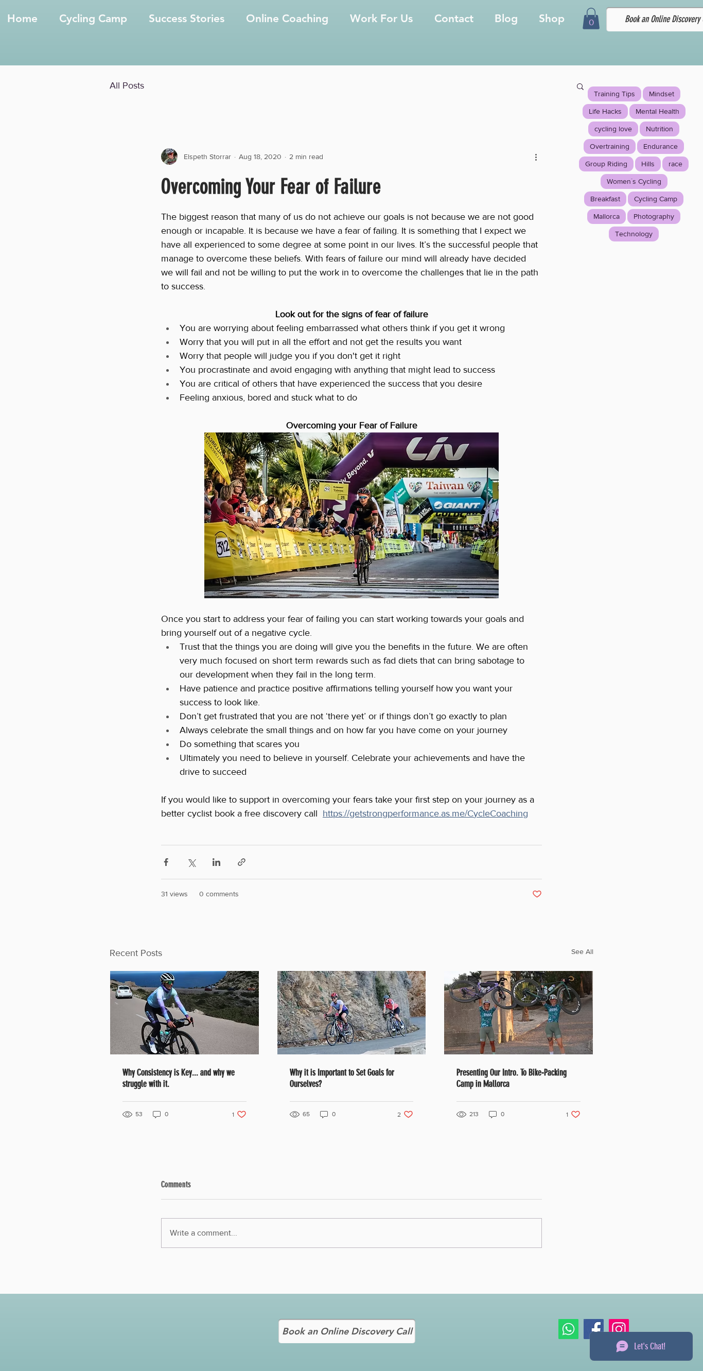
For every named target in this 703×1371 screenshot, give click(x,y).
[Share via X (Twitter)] (191, 862)
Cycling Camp (655, 199)
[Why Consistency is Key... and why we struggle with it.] (184, 1012)
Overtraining (609, 146)
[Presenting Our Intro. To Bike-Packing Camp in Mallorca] (518, 1012)
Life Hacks (605, 111)
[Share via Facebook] (166, 862)
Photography (654, 216)
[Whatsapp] (568, 1329)
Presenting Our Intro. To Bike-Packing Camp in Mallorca (511, 1078)
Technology (634, 234)
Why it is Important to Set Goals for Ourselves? (342, 1078)
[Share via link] (242, 862)
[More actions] (536, 156)
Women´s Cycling (634, 181)
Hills (648, 164)
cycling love (613, 129)
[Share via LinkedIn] (216, 862)
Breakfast (605, 199)
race (675, 164)
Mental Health (657, 111)
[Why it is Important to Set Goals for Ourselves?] (351, 1012)
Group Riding (606, 164)
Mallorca (606, 216)
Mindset (661, 94)
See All (582, 951)
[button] (591, 18)
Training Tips (614, 94)
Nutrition (659, 129)
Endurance (660, 146)
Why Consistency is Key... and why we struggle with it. (178, 1078)
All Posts (127, 85)
